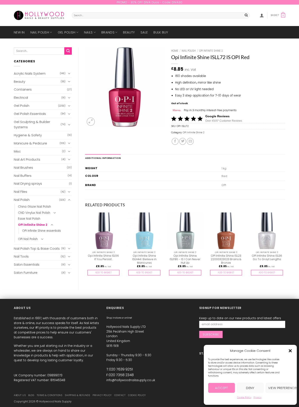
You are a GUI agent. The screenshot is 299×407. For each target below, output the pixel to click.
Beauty (129, 32)
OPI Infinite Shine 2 (32, 225)
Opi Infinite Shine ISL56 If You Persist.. (103, 257)
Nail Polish (39, 32)
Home (174, 51)
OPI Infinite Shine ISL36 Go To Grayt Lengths (267, 257)
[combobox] (161, 15)
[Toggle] (69, 73)
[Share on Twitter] (182, 141)
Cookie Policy (244, 397)
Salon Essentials (26, 264)
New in (19, 32)
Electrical (21, 97)
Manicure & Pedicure (30, 143)
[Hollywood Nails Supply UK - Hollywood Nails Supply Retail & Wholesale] (39, 15)
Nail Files (20, 191)
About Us (20, 395)
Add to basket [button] (103, 272)
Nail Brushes (23, 167)
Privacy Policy (102, 395)
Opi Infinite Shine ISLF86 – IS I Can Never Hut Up (185, 259)
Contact (120, 395)
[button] (290, 351)
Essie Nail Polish (29, 219)
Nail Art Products (27, 159)
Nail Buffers (23, 175)
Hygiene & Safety (28, 135)
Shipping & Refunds (77, 395)
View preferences (280, 388)
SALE (144, 32)
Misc (17, 151)
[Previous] (85, 247)
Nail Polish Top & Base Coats (37, 248)
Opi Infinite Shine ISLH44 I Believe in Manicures (144, 259)
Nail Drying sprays (28, 183)
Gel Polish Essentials (30, 113)
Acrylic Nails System (30, 73)
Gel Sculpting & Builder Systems (32, 124)
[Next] (285, 247)
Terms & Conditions (49, 395)
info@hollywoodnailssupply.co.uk (130, 380)
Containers (23, 89)
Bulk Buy (160, 32)
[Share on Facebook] (175, 141)
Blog (31, 395)
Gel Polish (67, 32)
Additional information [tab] (103, 158)
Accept (221, 388)
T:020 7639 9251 (119, 369)
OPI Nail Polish (28, 239)
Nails (88, 32)
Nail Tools (21, 256)
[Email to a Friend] (190, 141)
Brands (107, 32)
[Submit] (246, 15)
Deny (250, 388)
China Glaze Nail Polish (34, 207)
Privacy (257, 397)
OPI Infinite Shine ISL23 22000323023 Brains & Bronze (226, 259)
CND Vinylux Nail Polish (34, 213)
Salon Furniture (25, 272)
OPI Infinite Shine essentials (41, 231)
